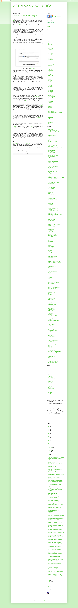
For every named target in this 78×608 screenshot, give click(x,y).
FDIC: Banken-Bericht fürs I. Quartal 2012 (55, 480)
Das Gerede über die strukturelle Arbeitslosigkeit (56, 533)
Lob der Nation (50, 221)
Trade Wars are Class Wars (52, 202)
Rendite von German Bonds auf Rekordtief (55, 507)
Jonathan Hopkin (50, 70)
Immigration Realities (51, 139)
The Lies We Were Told (51, 219)
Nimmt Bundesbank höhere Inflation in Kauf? (55, 536)
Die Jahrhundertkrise (51, 308)
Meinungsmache (50, 313)
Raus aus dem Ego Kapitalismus (53, 166)
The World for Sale (51, 165)
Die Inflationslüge (50, 279)
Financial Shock (50, 323)
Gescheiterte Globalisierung (52, 215)
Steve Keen (49, 113)
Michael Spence (50, 86)
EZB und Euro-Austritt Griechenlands (54, 542)
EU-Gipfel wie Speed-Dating (53, 488)
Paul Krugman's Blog (51, 388)
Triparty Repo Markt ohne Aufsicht (54, 556)
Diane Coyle (50, 58)
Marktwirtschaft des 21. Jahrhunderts (54, 300)
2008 (49, 589)
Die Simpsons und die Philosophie (53, 360)
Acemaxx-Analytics (57, 15)
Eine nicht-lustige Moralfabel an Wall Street (55, 481)
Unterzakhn (49, 289)
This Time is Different (51, 310)
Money (49, 176)
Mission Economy (50, 192)
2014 (49, 442)
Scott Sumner (50, 108)
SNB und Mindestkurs (52, 516)
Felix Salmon (50, 392)
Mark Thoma (50, 80)
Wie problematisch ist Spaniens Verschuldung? (56, 457)
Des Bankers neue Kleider (52, 276)
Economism (49, 240)
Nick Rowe (49, 89)
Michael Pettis (50, 84)
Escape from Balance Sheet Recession (54, 261)
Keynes (49, 267)
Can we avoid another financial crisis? (54, 239)
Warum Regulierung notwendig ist (54, 523)
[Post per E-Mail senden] (27, 153)
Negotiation (49, 136)
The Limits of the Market (51, 244)
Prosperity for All (50, 251)
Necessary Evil (50, 230)
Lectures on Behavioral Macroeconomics (54, 287)
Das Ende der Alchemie (51, 231)
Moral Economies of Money (52, 178)
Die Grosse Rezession (51, 309)
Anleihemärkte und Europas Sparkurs (54, 546)
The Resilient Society (51, 184)
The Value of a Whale (51, 181)
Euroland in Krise (51, 465)
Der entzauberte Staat (51, 187)
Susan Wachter (50, 116)
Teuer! (49, 172)
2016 (49, 439)
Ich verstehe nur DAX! (51, 336)
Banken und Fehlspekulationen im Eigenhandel (56, 532)
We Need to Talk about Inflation (53, 161)
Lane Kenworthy (50, 75)
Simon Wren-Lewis (51, 111)
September (50, 450)
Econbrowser (50, 383)
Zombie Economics (51, 299)
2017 (49, 437)
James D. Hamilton (51, 63)
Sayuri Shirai (50, 107)
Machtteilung (50, 346)
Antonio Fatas (50, 44)
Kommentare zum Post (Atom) (22, 162)
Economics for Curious (51, 265)
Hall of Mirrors (50, 260)
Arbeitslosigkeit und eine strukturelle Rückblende (56, 543)
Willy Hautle (49, 123)
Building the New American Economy (54, 224)
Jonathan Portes (50, 71)
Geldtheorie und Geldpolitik (52, 130)
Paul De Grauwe (50, 91)
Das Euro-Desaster (51, 229)
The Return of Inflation (51, 150)
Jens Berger (15, 126)
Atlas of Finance (50, 146)
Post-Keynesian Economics (52, 145)
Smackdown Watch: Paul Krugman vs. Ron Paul (56, 575)
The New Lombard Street (52, 297)
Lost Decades (50, 293)
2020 (49, 433)
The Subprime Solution (51, 335)
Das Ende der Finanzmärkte (52, 330)
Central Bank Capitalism (52, 152)
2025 (49, 426)
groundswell (50, 342)
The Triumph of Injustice (51, 142)
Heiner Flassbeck (32, 122)
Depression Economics (51, 324)
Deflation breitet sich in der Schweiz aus (55, 522)
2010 (49, 586)
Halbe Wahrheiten (51, 341)
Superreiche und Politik (52, 466)
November (50, 447)
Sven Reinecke (50, 117)
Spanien (29, 30)
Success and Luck (51, 246)
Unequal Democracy (51, 334)
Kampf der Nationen (51, 186)
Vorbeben (49, 345)
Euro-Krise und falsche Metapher (53, 500)
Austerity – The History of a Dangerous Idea (55, 262)
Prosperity (49, 218)
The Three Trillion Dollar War (52, 347)
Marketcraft (49, 225)
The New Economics (51, 183)
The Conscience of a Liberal (52, 362)
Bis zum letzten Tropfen (51, 355)
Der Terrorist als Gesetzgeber (52, 344)
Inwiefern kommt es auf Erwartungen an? (55, 555)
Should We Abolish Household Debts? (54, 210)
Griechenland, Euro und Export (53, 519)
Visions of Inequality (51, 160)
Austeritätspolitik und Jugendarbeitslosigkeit (55, 571)
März (49, 580)
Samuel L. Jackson (51, 105)
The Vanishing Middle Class (52, 235)
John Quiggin (50, 69)
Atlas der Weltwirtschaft (51, 197)
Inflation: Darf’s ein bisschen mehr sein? (55, 539)
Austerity (49, 278)
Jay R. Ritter (50, 66)
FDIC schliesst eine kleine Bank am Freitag (55, 504)
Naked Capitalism (50, 381)
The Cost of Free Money (51, 200)
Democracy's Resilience (52, 144)
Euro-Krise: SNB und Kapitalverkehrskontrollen (56, 474)
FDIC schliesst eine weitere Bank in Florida (55, 559)
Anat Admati (49, 43)
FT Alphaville (50, 376)
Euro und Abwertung (51, 462)
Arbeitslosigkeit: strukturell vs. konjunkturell (55, 545)
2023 (49, 429)
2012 (49, 444)
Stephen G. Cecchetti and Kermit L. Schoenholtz (55, 112)
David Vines (50, 55)
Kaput (48, 140)
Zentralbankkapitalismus (52, 194)
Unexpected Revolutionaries (52, 149)
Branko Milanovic (50, 48)
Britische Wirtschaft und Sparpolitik (54, 477)
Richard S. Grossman (51, 96)
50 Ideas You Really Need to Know (53, 242)
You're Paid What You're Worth (53, 155)
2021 (49, 432)
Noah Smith (49, 393)
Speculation (49, 245)
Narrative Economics (51, 205)
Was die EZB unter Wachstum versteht (54, 563)
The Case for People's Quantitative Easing (54, 207)
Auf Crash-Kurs (50, 294)
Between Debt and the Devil (52, 256)
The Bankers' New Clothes (52, 283)
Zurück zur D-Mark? (51, 286)
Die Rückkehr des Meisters (52, 304)
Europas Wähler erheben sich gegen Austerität (56, 550)
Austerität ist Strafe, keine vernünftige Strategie (56, 515)
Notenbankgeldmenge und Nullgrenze (54, 574)
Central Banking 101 (51, 173)
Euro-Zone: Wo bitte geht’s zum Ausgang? (55, 535)
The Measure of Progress (52, 135)
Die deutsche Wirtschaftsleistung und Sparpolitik (56, 518)
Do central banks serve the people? (53, 182)
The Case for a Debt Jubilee (52, 141)
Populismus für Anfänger (52, 234)
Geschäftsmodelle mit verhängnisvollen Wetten (56, 528)
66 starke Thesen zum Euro (52, 271)
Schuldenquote (28, 100)
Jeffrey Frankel (50, 68)
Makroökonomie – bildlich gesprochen (54, 496)
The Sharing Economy (51, 241)
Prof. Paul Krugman (33, 68)
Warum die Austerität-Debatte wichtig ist (25, 16)
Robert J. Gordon (50, 100)
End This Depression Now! (52, 288)
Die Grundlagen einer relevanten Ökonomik (55, 147)
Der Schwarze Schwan (51, 298)
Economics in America (51, 156)
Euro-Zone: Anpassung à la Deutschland (55, 553)
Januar (50, 583)
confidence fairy (36, 96)
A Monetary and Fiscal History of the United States (56, 177)
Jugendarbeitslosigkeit (18, 24)
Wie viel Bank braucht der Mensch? (53, 282)
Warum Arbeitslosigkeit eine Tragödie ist (55, 529)
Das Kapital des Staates (51, 268)
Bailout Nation (50, 314)
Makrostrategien (50, 302)
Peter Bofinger (38, 117)
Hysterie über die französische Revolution (55, 562)
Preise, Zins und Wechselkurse (53, 208)
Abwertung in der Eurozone (53, 493)
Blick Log (28, 143)
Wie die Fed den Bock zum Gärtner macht (55, 526)
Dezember (50, 446)
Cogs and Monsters (51, 188)
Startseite (28, 161)
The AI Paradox (50, 129)
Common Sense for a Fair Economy (53, 361)
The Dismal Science (51, 329)
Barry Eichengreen (51, 47)
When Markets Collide (51, 339)
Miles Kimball (50, 87)
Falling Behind (50, 357)
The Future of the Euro (51, 257)
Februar (50, 581)
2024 (49, 427)
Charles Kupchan (50, 49)
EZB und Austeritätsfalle (52, 570)
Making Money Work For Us (52, 171)
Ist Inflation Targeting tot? (52, 503)
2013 (49, 443)
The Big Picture (50, 380)
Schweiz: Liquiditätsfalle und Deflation (54, 549)
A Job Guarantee (50, 189)
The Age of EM (50, 252)
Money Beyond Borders (51, 128)
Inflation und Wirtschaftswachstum (54, 538)
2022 (49, 430)
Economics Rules (50, 255)
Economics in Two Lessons (52, 213)
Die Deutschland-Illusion (52, 266)
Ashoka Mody (50, 45)
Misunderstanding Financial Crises (53, 284)
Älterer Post (41, 161)
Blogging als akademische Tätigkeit (54, 568)
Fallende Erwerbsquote (52, 552)
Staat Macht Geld (50, 168)
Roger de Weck (50, 102)
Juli (49, 453)
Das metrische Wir (51, 236)
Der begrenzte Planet (51, 198)
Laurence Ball (50, 76)
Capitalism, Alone (50, 204)
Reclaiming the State (51, 223)
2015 (49, 440)
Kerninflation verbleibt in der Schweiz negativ (55, 494)
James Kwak (50, 65)
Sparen (41, 105)
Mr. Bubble (49, 331)
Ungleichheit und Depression (53, 567)
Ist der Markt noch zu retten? (52, 315)
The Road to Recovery (51, 273)
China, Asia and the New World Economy (54, 352)
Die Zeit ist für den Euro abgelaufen (54, 508)
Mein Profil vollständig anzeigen (57, 16)
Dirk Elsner (15, 143)
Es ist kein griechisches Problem (53, 510)
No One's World (50, 277)
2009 (49, 587)
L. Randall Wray (50, 74)
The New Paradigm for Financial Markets (54, 351)
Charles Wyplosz (50, 50)
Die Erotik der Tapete (51, 358)
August (50, 451)
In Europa (49, 325)
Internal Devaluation (51, 478)
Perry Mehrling (50, 92)
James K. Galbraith (51, 64)
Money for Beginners (51, 162)
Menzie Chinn (50, 81)
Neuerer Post (15, 161)
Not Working (50, 209)
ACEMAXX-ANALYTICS (32, 6)
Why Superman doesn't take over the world (55, 214)
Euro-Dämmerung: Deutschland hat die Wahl (55, 525)
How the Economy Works (52, 263)
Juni (49, 454)
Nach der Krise (50, 307)
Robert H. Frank (50, 97)
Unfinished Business (51, 220)
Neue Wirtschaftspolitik (51, 350)
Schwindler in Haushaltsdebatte (53, 473)
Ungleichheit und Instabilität (53, 560)
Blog (14, 20)
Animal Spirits (50, 321)
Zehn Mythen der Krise (51, 292)
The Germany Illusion (51, 228)
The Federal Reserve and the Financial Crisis (55, 281)
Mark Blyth (49, 79)
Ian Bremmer (50, 60)
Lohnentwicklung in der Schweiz (53, 577)
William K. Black (50, 122)
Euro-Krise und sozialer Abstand (53, 471)
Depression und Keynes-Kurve (53, 557)
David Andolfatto (50, 53)
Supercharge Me (50, 151)
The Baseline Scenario (51, 378)
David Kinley (50, 54)
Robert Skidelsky (50, 101)
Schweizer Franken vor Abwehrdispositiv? (55, 484)
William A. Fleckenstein (51, 121)
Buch (26, 37)
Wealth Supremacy (51, 157)
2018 (49, 436)
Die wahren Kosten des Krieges (53, 340)
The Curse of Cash (51, 250)
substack (48, 26)
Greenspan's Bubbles (51, 356)
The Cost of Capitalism (51, 318)
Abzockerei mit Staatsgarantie (53, 497)
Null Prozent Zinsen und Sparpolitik (54, 491)
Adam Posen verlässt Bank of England (54, 501)
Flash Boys (49, 272)
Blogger (44, 600)
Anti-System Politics (51, 203)
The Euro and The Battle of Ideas (53, 247)
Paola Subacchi (50, 90)
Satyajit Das (49, 106)
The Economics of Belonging (52, 199)
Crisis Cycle (49, 134)
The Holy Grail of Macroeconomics (53, 320)
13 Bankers (49, 303)
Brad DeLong (50, 382)
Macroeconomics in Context (52, 226)
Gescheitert (49, 319)
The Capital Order (50, 167)
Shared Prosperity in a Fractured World (54, 131)
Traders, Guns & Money (51, 305)
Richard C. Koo (50, 95)
